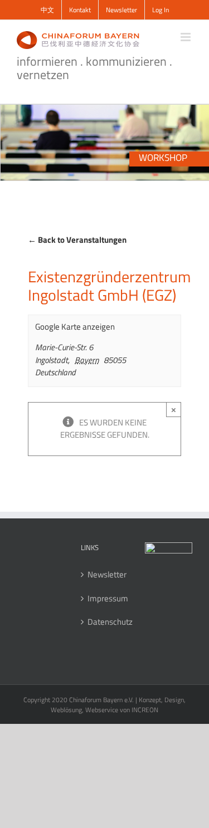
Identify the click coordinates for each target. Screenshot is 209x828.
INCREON (145, 709)
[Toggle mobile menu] (186, 37)
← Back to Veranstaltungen (77, 239)
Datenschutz (105, 622)
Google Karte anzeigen (75, 327)
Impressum (105, 598)
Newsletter (105, 575)
